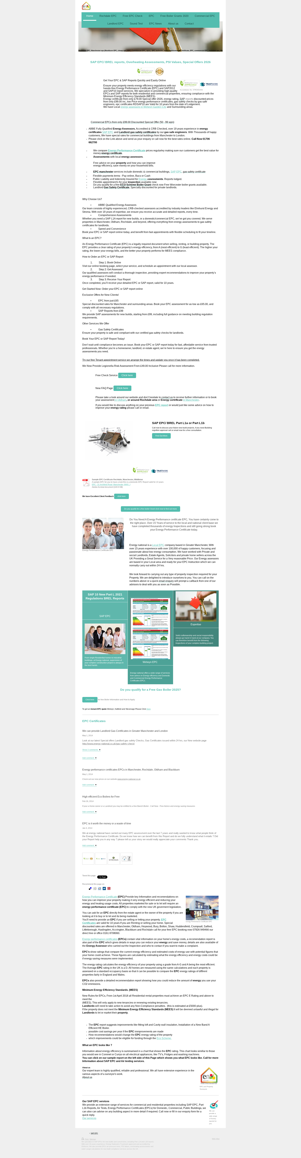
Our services (89, 1118)
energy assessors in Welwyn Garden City (143, 107)
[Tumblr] (118, 888)
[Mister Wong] (109, 888)
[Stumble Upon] (113, 888)
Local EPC (158, 545)
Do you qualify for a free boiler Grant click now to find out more (150, 509)
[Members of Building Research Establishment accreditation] (126, 858)
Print (86, 1139)
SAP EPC (107, 132)
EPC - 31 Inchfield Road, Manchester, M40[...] (111, 484)
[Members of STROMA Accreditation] (113, 859)
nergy (143, 179)
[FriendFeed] (127, 888)
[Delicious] (90, 888)
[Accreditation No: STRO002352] (199, 84)
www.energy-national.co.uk (128, 779)
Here (148, 709)
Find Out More (161, 436)
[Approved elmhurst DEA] (88, 858)
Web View (215, 1139)
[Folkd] (104, 888)
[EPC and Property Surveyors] (209, 1076)
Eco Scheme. (164, 1038)
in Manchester (191, 400)
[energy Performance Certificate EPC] (202, 908)
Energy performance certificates (99, 939)
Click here (127, 375)
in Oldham (120, 400)
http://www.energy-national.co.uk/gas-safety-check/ (108, 743)
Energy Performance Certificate (99, 896)
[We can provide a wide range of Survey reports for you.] (214, 1105)
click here (121, 496)
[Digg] (94, 888)
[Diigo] (123, 888)
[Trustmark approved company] (101, 858)
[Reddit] (99, 888)
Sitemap (93, 1139)
